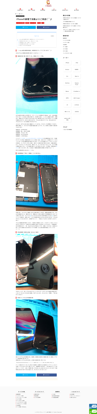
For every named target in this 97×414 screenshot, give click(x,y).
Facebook (47, 27)
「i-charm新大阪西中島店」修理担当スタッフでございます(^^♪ (31, 39)
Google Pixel (77, 84)
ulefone (77, 104)
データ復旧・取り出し (21, 406)
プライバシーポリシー (75, 395)
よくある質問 (37, 397)
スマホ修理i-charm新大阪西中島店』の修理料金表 (31, 138)
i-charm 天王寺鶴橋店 (67, 129)
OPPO (67, 98)
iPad (77, 62)
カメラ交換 (65, 48)
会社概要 (72, 394)
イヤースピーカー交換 (21, 397)
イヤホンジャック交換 (21, 403)
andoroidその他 (67, 119)
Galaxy (67, 69)
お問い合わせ (73, 397)
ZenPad (77, 111)
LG (67, 104)
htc (67, 76)
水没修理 (65, 44)
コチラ (30, 150)
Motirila (67, 111)
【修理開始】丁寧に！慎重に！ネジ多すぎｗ (27, 42)
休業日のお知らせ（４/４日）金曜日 (70, 23)
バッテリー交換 (66, 42)
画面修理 (65, 38)
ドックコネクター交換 (67, 53)
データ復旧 (65, 46)
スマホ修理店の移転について (69, 21)
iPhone (67, 62)
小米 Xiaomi (77, 98)
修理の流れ (36, 394)
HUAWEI (77, 69)
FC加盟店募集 (55, 397)
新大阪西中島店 (55, 395)
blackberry (77, 91)
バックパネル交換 (66, 40)
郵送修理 (36, 395)
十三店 (53, 394)
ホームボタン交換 (20, 400)
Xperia (77, 76)
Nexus (67, 91)
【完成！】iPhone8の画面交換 (25, 45)
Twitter (26, 27)
